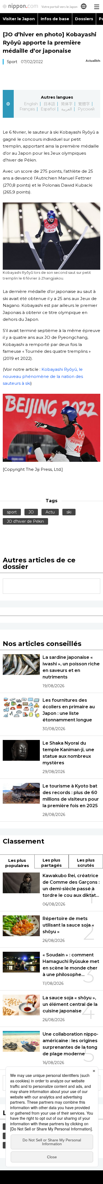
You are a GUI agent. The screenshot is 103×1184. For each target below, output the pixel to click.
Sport (12, 61)
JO (31, 512)
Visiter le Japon (19, 18)
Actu (50, 512)
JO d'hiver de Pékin (25, 521)
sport (12, 512)
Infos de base (55, 18)
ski (68, 512)
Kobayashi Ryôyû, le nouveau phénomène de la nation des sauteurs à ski (43, 376)
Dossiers (84, 18)
